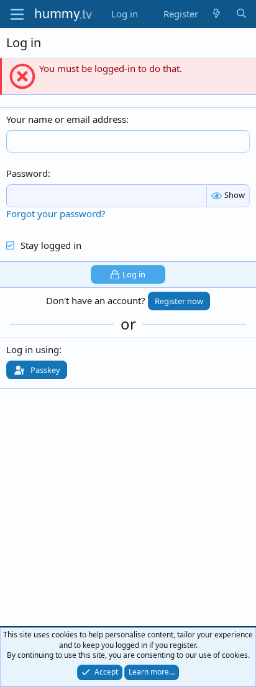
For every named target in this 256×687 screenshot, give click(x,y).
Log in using (32, 349)
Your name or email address (66, 119)
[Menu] (17, 14)
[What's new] (216, 14)
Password (27, 173)
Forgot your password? (56, 213)
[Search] (241, 14)
